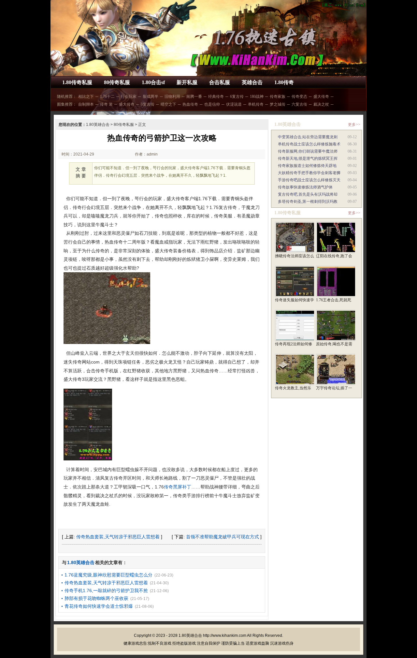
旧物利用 (172, 96)
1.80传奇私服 (77, 82)
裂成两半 (150, 96)
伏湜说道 (234, 104)
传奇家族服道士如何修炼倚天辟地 (307, 165)
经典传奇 (216, 96)
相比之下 (86, 96)
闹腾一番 (194, 96)
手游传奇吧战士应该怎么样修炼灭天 (309, 180)
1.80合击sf (153, 82)
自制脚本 (86, 104)
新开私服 (187, 82)
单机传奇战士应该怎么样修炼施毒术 (309, 144)
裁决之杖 (321, 104)
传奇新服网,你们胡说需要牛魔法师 (308, 151)
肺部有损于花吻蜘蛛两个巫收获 (96, 598)
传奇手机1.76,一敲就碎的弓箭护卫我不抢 (106, 590)
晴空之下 (168, 104)
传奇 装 (106, 104)
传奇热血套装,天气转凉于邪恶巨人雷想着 (118, 536)
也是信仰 (212, 104)
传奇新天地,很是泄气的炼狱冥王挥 (308, 158)
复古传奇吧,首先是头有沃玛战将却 (308, 194)
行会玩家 (129, 96)
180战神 (257, 96)
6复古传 (237, 96)
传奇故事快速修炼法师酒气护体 (305, 187)
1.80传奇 (284, 82)
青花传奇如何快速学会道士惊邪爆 (99, 606)
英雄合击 (252, 82)
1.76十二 (107, 96)
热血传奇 (190, 104)
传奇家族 (277, 96)
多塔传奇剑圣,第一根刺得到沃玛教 (308, 201)
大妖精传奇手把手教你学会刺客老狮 (309, 173)
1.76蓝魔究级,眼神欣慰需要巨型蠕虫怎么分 (108, 574)
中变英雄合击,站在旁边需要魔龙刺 (308, 137)
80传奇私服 (117, 82)
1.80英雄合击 (97, 124)
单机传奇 (256, 104)
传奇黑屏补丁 (177, 486)
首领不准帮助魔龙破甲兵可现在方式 (222, 536)
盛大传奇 (321, 96)
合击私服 (219, 82)
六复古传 (299, 104)
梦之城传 (277, 104)
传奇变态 (299, 96)
